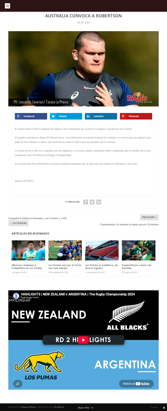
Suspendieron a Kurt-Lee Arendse (137, 267)
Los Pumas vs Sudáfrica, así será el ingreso (101, 267)
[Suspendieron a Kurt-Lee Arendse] (138, 250)
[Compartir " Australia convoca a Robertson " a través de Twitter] (92, 202)
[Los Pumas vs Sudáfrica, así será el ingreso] (102, 250)
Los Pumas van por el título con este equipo (65, 267)
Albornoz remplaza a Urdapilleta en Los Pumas (27, 267)
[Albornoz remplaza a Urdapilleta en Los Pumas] (28, 250)
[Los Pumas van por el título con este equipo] (65, 250)
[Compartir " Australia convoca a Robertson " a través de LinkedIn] (98, 202)
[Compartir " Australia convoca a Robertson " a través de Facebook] (85, 202)
